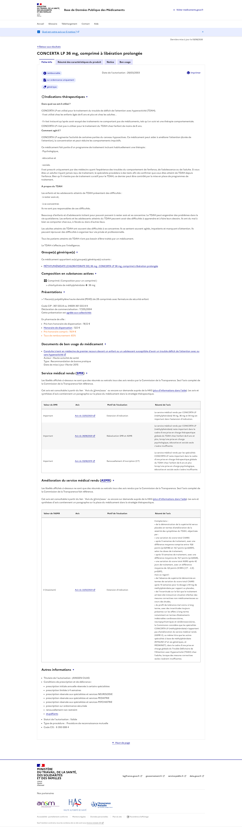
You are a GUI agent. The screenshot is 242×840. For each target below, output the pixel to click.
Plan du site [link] (117, 817)
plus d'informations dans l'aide (169, 390)
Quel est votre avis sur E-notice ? (59, 31)
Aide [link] (96, 23)
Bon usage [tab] (125, 62)
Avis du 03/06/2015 (83, 461)
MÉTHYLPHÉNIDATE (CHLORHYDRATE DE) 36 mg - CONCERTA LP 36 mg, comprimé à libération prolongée (101, 266)
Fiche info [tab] (46, 62)
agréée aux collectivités (78, 312)
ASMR (105, 480)
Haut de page (122, 742)
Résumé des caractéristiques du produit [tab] (79, 62)
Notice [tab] (110, 62)
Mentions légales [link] (79, 817)
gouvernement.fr (154, 776)
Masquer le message (203, 32)
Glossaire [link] (52, 23)
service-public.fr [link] (176, 776)
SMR (80, 373)
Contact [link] (86, 23)
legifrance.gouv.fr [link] (131, 776)
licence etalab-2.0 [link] (94, 823)
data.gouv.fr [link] (195, 776)
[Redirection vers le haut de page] (87, 97)
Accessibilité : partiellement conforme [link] (52, 817)
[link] (94, 10)
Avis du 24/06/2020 (83, 435)
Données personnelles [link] (99, 817)
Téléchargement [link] (69, 23)
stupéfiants (52, 713)
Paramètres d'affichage (139, 817)
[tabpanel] (121, 402)
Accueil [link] (40, 23)
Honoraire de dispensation (58, 327)
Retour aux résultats (50, 46)
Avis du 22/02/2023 (84, 415)
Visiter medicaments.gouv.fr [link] (189, 9)
